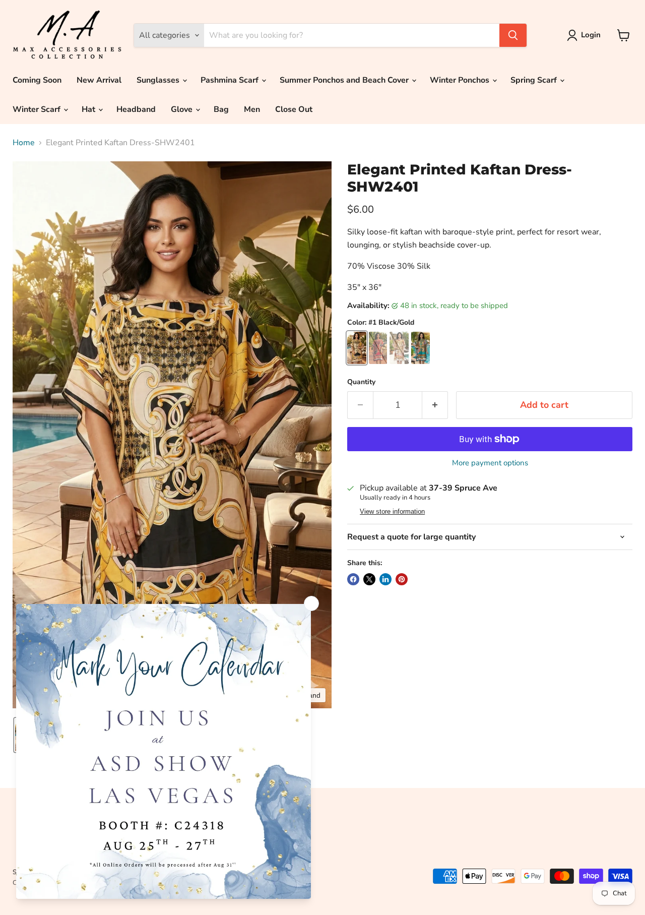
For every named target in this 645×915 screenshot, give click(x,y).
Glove (183, 109)
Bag (221, 109)
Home (24, 142)
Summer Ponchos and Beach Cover (345, 80)
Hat (89, 109)
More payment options (490, 463)
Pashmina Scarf (231, 80)
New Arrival (99, 80)
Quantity (361, 382)
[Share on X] (369, 579)
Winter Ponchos (460, 80)
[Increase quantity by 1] (435, 405)
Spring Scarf (534, 80)
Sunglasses (159, 80)
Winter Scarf (37, 109)
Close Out (293, 109)
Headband (136, 109)
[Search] (513, 35)
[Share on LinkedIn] (385, 579)
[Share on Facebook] (353, 579)
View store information (392, 511)
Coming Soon (37, 80)
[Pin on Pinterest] (402, 579)
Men (252, 109)
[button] (586, 35)
